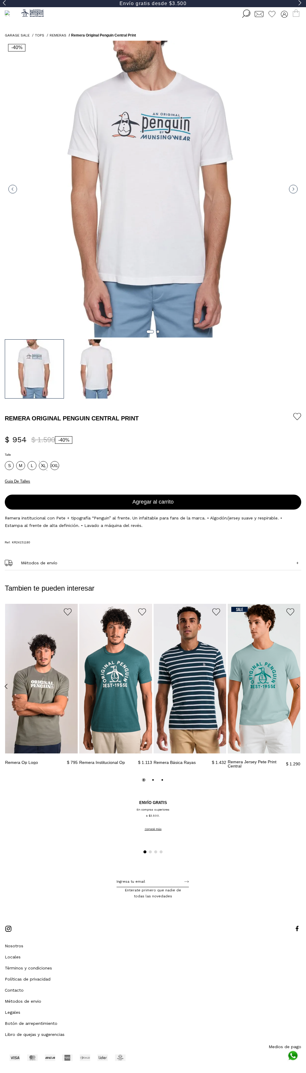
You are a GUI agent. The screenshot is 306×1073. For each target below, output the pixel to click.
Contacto (14, 990)
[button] (9, 465)
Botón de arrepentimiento (31, 1023)
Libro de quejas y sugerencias (35, 1034)
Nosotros (14, 945)
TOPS (39, 35)
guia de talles (17, 481)
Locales (13, 957)
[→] (186, 881)
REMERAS (58, 35)
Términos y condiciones (28, 968)
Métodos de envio (23, 1001)
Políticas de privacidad (28, 979)
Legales (12, 1012)
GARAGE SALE (17, 35)
